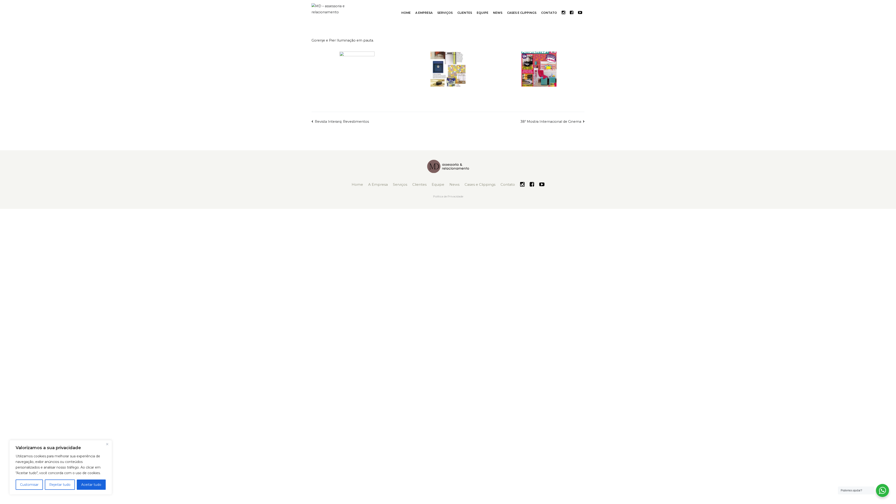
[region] (60, 467)
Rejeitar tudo (59, 485)
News (497, 12)
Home (406, 12)
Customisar (29, 485)
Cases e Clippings (521, 12)
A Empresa (424, 12)
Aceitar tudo (91, 485)
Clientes (464, 12)
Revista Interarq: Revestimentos (342, 121)
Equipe (482, 12)
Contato (549, 12)
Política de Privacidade (448, 196)
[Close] (107, 444)
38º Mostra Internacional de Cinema (550, 121)
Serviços (445, 12)
